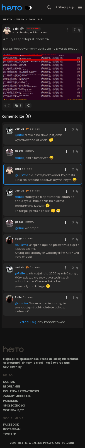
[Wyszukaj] (49, 7)
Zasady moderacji (17, 396)
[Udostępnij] (28, 105)
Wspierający (13, 410)
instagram (12, 429)
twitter (9, 434)
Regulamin (11, 386)
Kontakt (10, 382)
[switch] (28, 8)
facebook (11, 424)
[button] (42, 76)
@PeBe (20, 273)
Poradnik (10, 401)
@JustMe (21, 175)
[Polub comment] (77, 129)
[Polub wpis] (79, 30)
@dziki (19, 135)
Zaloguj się (65, 7)
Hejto (7, 19)
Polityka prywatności (21, 391)
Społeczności (14, 405)
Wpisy (20, 19)
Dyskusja (35, 19)
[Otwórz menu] (80, 7)
